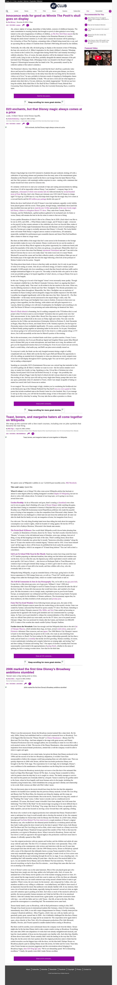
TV (36, 11)
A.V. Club (13, 1)
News (26, 11)
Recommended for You (94, 15)
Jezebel (20, 1)
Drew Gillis (11, 678)
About (28, 969)
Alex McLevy (11, 22)
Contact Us (87, 969)
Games (65, 11)
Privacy (79, 969)
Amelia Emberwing (13, 118)
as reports (61, 34)
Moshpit (39, 1)
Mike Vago (11, 428)
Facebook (62, 969)
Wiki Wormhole (21, 433)
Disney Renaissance (54, 738)
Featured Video (91, 48)
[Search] (6, 11)
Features (12, 25)
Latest (16, 11)
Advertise (44, 969)
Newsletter (99, 11)
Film (44, 11)
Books (18, 25)
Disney (18, 123)
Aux (88, 11)
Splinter (26, 1)
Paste (7, 1)
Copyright (71, 969)
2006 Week (19, 683)
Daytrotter (33, 1)
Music (54, 11)
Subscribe (77, 11)
